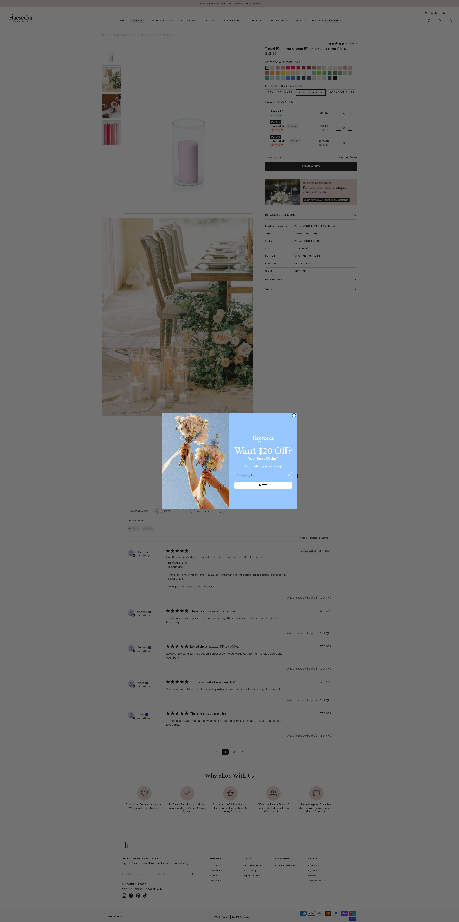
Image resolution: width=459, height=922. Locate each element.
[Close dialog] (294, 415)
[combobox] (262, 475)
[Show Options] (288, 475)
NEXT (263, 485)
